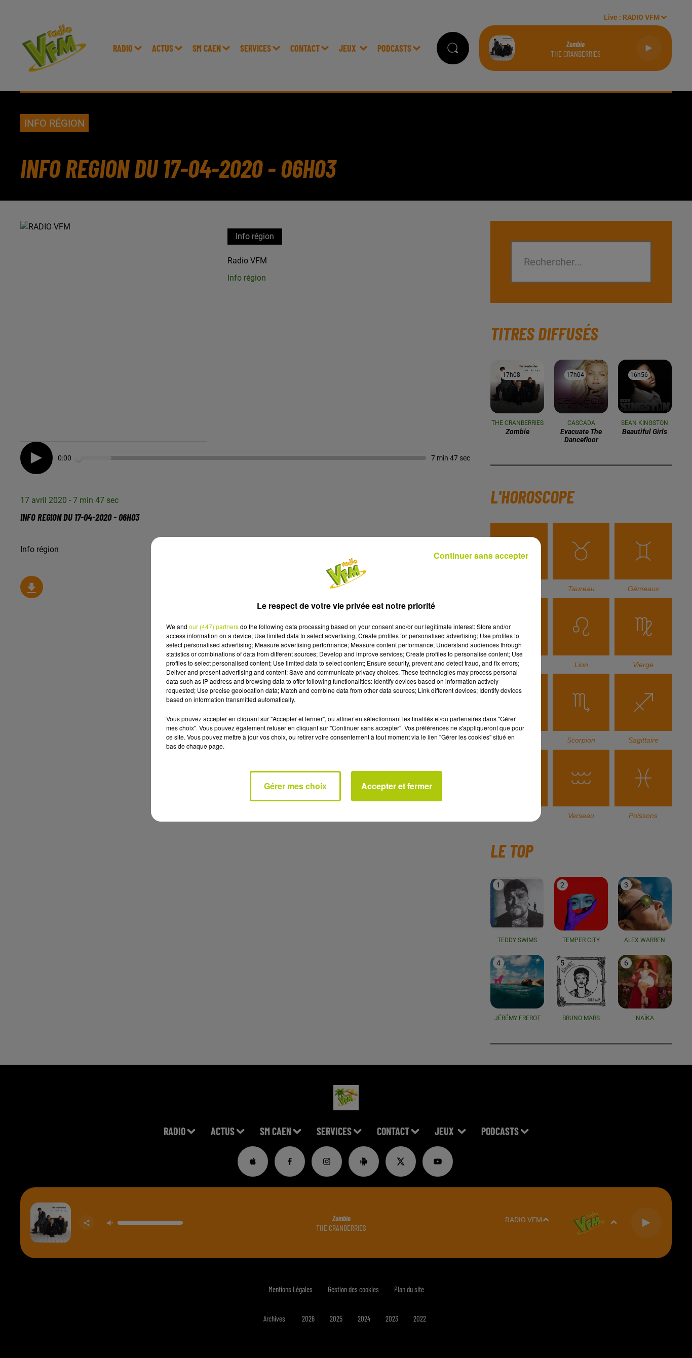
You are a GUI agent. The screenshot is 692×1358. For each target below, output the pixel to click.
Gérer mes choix (295, 786)
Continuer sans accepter (481, 555)
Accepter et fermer (396, 786)
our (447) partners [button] (214, 626)
